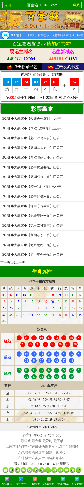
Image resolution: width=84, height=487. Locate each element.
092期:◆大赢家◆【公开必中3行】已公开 (31, 118)
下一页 (5, 262)
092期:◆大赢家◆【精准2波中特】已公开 (31, 128)
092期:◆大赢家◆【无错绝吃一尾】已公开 (32, 216)
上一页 (20, 262)
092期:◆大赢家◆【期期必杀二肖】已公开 (32, 177)
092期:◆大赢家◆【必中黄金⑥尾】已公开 (32, 167)
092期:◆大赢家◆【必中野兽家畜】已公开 (32, 138)
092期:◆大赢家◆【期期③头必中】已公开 (32, 148)
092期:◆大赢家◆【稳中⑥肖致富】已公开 (32, 206)
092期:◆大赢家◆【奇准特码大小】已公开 (32, 157)
